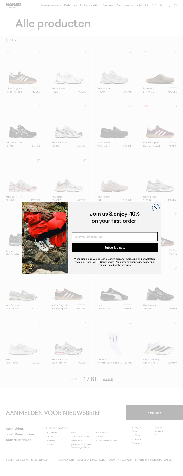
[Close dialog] (155, 207)
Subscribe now (115, 247)
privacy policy (141, 261)
